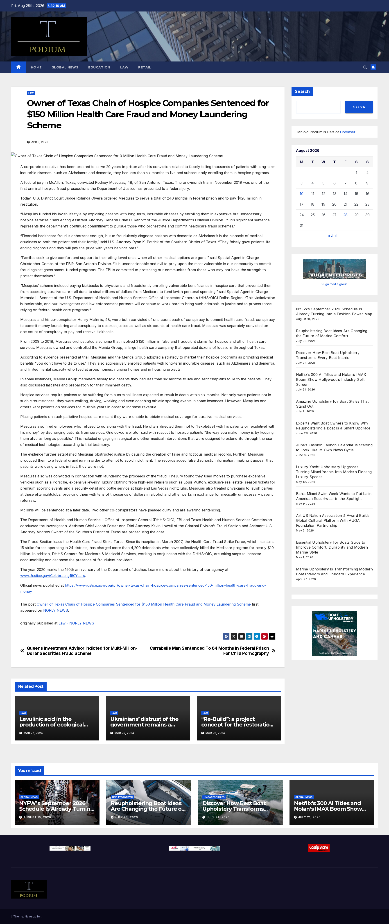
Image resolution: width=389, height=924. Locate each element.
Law (124, 67)
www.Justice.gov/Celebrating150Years (52, 575)
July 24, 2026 (218, 817)
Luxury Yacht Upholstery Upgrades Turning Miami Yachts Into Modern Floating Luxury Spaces (334, 472)
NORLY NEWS (55, 610)
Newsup (30, 916)
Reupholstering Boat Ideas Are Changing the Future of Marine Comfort (147, 809)
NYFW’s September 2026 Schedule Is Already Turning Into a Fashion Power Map (56, 809)
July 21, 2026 (309, 817)
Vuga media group (334, 284)
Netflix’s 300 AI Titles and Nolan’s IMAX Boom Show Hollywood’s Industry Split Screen (331, 379)
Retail (144, 67)
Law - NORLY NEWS (76, 623)
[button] (365, 67)
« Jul (332, 236)
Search (302, 91)
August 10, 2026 (37, 817)
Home (36, 67)
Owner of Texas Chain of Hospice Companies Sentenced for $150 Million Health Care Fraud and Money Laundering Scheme (144, 604)
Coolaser (347, 132)
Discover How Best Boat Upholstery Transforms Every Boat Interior (234, 809)
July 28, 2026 (126, 817)
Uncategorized (122, 797)
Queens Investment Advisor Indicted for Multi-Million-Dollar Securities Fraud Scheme (82, 651)
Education (99, 67)
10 (301, 193)
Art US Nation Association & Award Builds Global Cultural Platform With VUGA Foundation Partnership (333, 520)
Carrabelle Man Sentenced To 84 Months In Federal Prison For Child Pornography (209, 651)
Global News (65, 67)
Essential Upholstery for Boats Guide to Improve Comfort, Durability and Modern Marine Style (332, 547)
